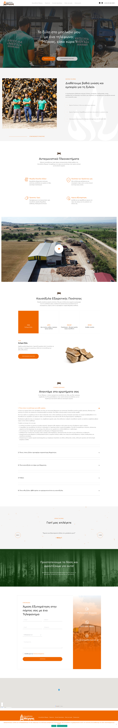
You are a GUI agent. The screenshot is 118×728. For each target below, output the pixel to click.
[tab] (28, 322)
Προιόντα (51, 717)
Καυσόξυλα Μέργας (43, 717)
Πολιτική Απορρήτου (38, 653)
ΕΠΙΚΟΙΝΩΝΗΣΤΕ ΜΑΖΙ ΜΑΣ (37, 136)
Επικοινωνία (76, 717)
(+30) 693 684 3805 (109, 3)
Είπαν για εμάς (68, 717)
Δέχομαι (54, 725)
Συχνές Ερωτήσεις (59, 717)
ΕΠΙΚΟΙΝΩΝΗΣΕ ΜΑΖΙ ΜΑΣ (28, 356)
